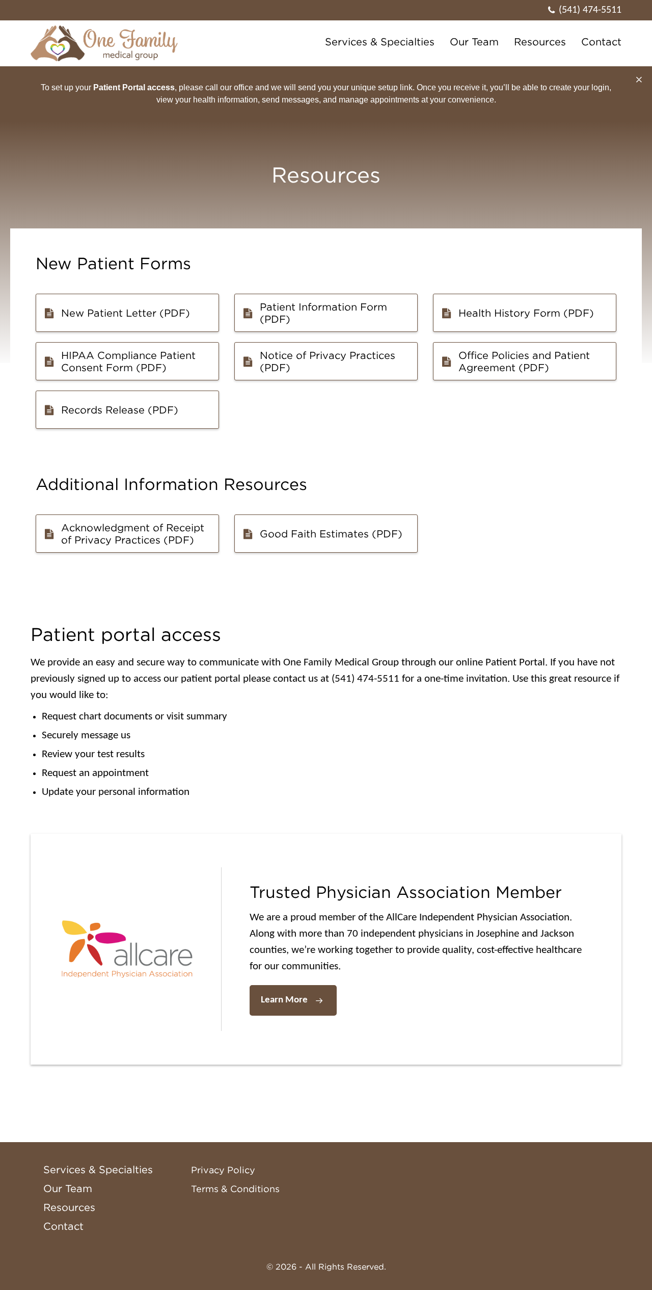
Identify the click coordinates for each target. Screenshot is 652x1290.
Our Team (474, 41)
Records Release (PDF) (119, 410)
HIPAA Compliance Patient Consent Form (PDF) (128, 361)
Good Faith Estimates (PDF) (331, 533)
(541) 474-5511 (590, 10)
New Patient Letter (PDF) (125, 313)
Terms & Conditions (235, 1189)
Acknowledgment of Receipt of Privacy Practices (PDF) (132, 534)
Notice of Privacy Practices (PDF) (327, 361)
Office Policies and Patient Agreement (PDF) (524, 361)
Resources (540, 41)
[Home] (107, 43)
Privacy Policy (223, 1170)
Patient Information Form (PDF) (323, 313)
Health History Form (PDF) (526, 313)
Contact (601, 41)
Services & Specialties (379, 41)
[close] (639, 80)
